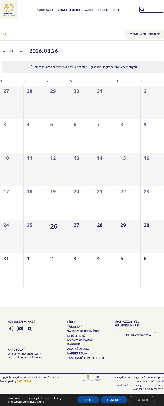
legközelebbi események (120, 67)
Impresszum (77, 353)
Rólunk (103, 10)
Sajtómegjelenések (83, 331)
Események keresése (144, 34)
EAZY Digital (24, 381)
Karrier (73, 344)
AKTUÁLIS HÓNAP (13, 51)
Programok (45, 10)
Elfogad (88, 400)
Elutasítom (114, 400)
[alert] (83, 67)
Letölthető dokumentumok (80, 337)
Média (89, 10)
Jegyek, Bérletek (69, 10)
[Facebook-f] (10, 328)
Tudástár (74, 326)
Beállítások (142, 400)
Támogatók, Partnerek (85, 358)
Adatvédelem (78, 349)
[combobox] (151, 10)
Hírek (71, 322)
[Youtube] (29, 328)
